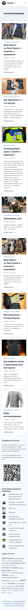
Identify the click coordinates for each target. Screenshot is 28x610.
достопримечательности (10, 577)
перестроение (6, 588)
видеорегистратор (6, 572)
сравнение (4, 590)
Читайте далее (9, 72)
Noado (6, 57)
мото (23, 580)
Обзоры (17, 41)
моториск (11, 583)
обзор (22, 586)
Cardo (3, 561)
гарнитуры (11, 575)
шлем (6, 592)
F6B (6, 560)
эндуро (9, 592)
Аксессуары (7, 41)
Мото (12, 41)
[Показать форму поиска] (14, 3)
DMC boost (12, 508)
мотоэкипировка (10, 586)
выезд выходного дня (17, 572)
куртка (12, 580)
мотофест (4, 586)
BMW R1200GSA (19, 558)
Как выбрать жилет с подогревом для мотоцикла (14, 364)
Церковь (21, 568)
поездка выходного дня (18, 588)
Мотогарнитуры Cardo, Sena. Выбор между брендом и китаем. (16, 497)
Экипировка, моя (12, 218)
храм (3, 592)
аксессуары (6, 570)
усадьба (21, 590)
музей (17, 586)
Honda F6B (5, 563)
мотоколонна (4, 583)
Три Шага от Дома (10, 568)
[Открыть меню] (24, 3)
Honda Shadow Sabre (17, 563)
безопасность (14, 570)
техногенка (9, 590)
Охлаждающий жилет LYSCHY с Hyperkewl (12, 151)
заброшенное (6, 580)
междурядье (16, 580)
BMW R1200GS (8, 558)
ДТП (15, 565)
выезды (5, 575)
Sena (3, 565)
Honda (10, 561)
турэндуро (16, 590)
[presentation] (14, 31)
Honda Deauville (17, 561)
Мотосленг (12, 512)
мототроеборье (20, 583)
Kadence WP (9, 603)
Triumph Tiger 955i (9, 565)
